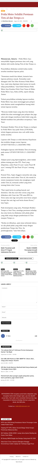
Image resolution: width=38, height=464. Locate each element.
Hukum (15, 269)
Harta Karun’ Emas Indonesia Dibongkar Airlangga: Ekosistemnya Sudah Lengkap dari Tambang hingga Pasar (17, 442)
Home (2, 9)
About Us (18, 456)
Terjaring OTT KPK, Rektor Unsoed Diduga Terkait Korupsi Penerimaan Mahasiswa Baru (18, 273)
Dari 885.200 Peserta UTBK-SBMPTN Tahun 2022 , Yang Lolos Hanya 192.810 (17, 359)
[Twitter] (19, 410)
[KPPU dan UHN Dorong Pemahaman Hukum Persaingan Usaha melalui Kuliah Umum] (6, 265)
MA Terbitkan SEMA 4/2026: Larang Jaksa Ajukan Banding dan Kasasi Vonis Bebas (31, 272)
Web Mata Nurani (8, 21)
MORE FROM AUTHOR (26, 258)
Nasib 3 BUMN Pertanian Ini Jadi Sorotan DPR (31, 250)
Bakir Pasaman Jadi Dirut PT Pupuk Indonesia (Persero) (8, 250)
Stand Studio (19, 462)
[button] (35, 4)
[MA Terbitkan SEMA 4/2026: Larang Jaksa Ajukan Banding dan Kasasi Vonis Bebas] (31, 265)
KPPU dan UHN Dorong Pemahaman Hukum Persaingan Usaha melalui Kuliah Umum (6, 273)
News (3, 11)
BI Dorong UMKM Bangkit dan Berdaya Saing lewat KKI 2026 (18, 438)
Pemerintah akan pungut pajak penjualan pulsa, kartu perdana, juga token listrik (17, 377)
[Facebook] (15, 410)
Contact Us (25, 456)
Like (36, 336)
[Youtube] (23, 410)
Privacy (12, 456)
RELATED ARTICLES (11, 258)
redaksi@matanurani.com (22, 406)
